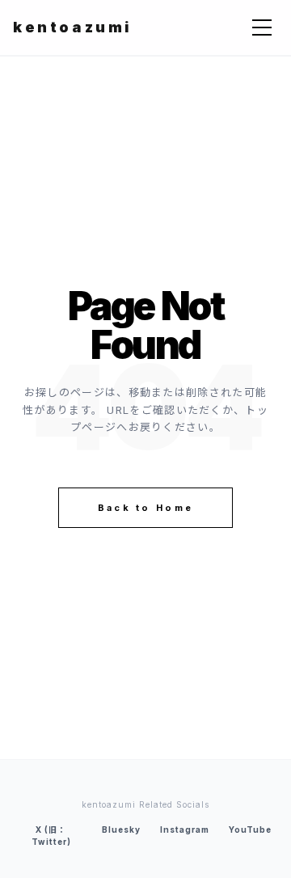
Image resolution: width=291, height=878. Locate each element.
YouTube (250, 829)
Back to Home (146, 507)
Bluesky (121, 829)
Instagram (184, 829)
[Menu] (262, 27)
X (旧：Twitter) (51, 835)
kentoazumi (73, 27)
